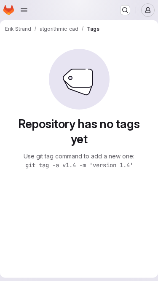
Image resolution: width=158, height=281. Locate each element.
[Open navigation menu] (24, 10)
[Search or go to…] (125, 10)
